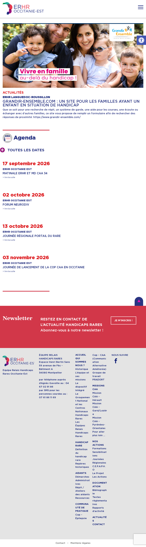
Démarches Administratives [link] (82, 480)
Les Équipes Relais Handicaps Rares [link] (81, 429)
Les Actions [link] (99, 476)
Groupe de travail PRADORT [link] (99, 376)
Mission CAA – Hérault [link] (97, 396)
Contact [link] (98, 524)
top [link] (138, 301)
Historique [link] (81, 369)
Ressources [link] (82, 498)
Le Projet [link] (98, 473)
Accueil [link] (80, 355)
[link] (141, 40)
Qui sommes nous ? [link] (80, 362)
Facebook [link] (116, 361)
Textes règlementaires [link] (99, 501)
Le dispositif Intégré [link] (81, 387)
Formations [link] (99, 448)
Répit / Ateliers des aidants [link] (82, 491)
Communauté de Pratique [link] (81, 507)
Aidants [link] (80, 473)
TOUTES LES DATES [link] (25, 150)
